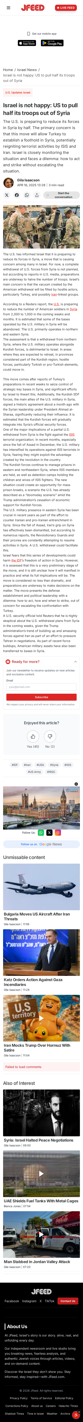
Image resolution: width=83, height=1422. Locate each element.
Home (8, 70)
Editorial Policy (64, 1398)
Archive (65, 1413)
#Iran (27, 764)
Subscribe (41, 697)
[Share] (37, 195)
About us (37, 1405)
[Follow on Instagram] (58, 833)
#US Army (34, 771)
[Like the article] (33, 736)
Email (9, 680)
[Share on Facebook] (16, 195)
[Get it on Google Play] (52, 43)
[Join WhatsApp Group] (41, 833)
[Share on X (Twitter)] (6, 195)
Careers (51, 1405)
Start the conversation (63, 195)
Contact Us (68, 1301)
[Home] (32, 8)
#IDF (15, 764)
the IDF (16, 560)
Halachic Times (68, 1405)
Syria (73, 309)
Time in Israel (35, 1413)
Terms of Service (41, 1398)
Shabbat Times (14, 1413)
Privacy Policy (19, 1398)
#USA (40, 764)
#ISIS (67, 764)
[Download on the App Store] (27, 43)
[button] (76, 784)
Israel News (27, 70)
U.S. (57, 304)
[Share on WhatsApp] (26, 195)
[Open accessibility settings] (76, 1415)
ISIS (72, 434)
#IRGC (51, 771)
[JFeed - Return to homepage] (41, 1291)
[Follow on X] (49, 833)
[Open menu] (8, 7)
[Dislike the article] (50, 736)
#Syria (54, 764)
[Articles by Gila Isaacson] (8, 182)
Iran (54, 294)
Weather (52, 1413)
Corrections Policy (16, 1405)
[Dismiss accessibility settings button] (79, 1412)
